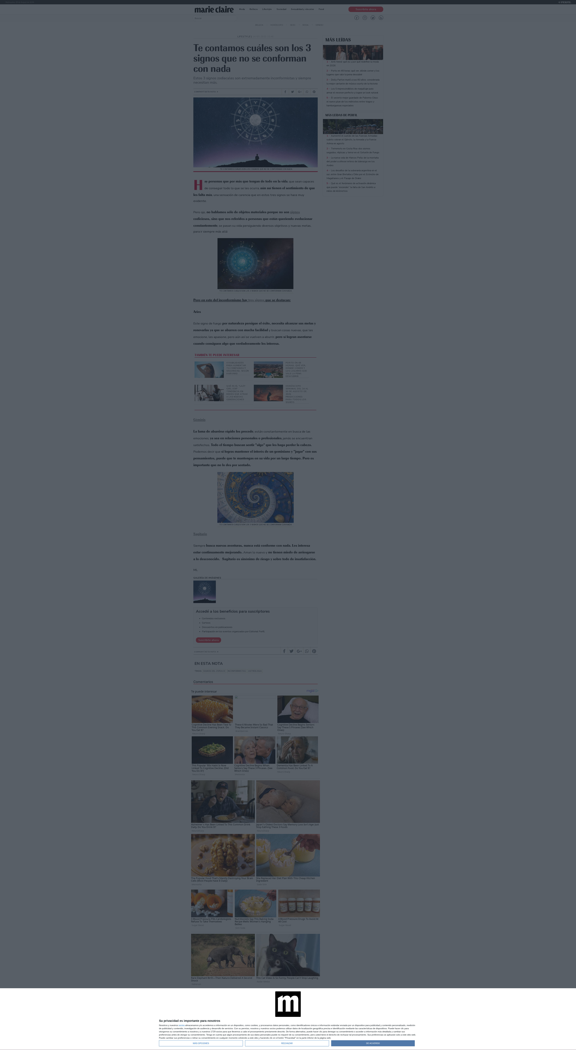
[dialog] (288, 1019)
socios (182, 1025)
